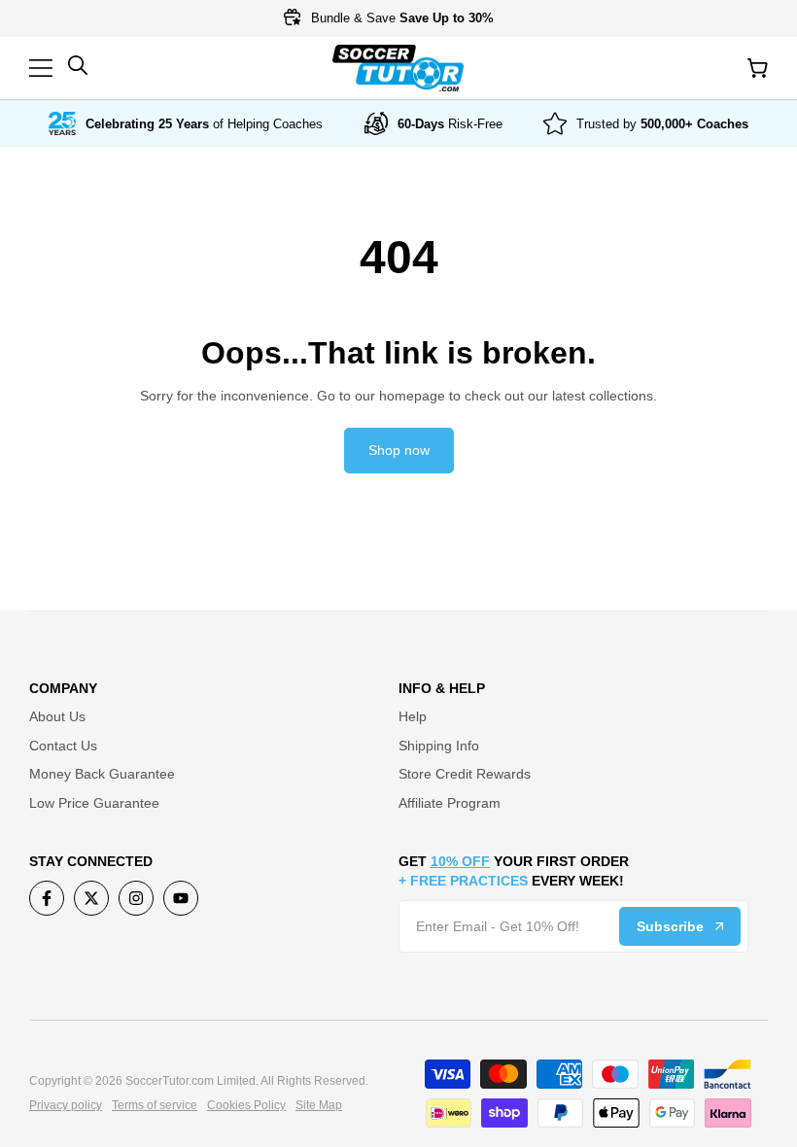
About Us (57, 716)
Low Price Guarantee (94, 803)
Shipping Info (438, 745)
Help (412, 716)
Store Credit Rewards (464, 774)
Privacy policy (65, 1105)
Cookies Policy (246, 1105)
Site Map (318, 1105)
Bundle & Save (400, 18)
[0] (757, 68)
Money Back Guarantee (102, 774)
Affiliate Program (449, 803)
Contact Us (63, 745)
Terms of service (154, 1105)
